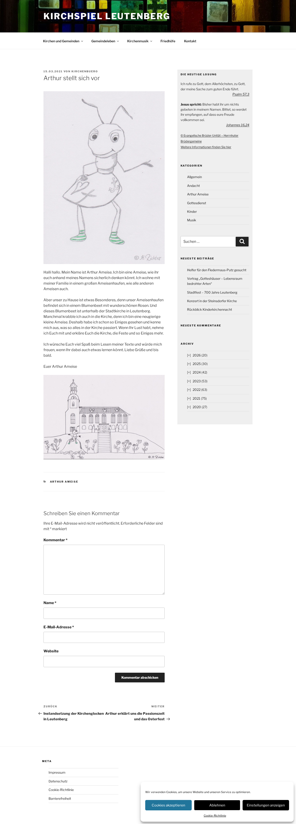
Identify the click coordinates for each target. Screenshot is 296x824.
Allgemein (194, 177)
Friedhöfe (167, 41)
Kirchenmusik (137, 41)
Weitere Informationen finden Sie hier (206, 147)
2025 (197, 364)
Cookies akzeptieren (168, 805)
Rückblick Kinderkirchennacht (209, 309)
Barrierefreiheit (60, 798)
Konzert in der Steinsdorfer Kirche (212, 301)
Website (51, 651)
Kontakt (190, 41)
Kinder (192, 211)
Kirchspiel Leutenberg (106, 16)
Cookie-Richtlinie (215, 815)
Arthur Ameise (64, 481)
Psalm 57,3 (240, 94)
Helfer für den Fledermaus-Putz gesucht (216, 270)
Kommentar (55, 540)
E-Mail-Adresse (58, 627)
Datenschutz (58, 781)
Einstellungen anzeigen (266, 805)
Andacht (193, 186)
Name (49, 603)
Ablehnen (217, 805)
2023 (197, 381)
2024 (197, 372)
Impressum (57, 772)
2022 (196, 390)
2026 (197, 355)
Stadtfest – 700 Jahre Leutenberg (212, 292)
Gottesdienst (196, 203)
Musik (191, 220)
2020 (197, 407)
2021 (196, 398)
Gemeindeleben (103, 41)
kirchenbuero (84, 71)
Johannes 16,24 (237, 125)
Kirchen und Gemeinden (61, 41)
